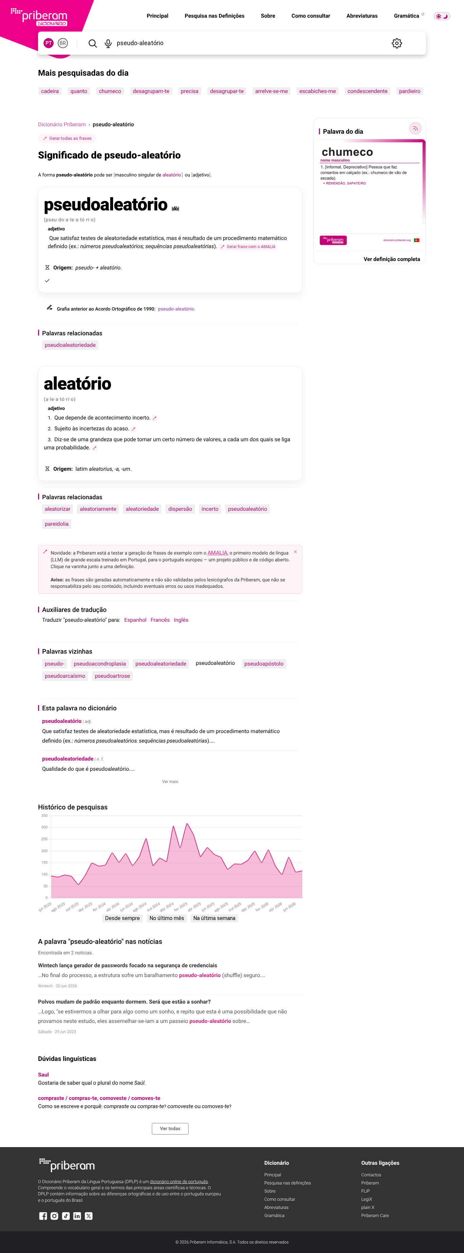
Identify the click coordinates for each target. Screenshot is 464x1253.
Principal (157, 16)
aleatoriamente (98, 509)
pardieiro (410, 91)
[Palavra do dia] (415, 128)
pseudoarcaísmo (65, 676)
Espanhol (135, 620)
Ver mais (170, 781)
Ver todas (170, 1129)
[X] (89, 1219)
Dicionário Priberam (62, 124)
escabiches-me (317, 91)
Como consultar (310, 16)
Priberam (370, 1183)
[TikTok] (66, 1219)
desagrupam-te (151, 91)
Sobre (268, 16)
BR (63, 43)
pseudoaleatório (247, 509)
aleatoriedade (142, 509)
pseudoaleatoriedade (70, 345)
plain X (367, 1207)
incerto (210, 509)
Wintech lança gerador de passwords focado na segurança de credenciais (127, 965)
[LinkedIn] (77, 1219)
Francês (159, 620)
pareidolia (57, 524)
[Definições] (396, 43)
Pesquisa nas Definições (215, 16)
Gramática (407, 16)
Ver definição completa (392, 259)
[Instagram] (54, 1219)
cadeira (50, 91)
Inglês (181, 620)
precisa (190, 91)
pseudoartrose (112, 676)
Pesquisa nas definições (287, 1183)
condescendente (367, 91)
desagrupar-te (227, 91)
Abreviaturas (362, 16)
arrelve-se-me (271, 91)
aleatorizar (57, 509)
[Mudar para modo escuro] (441, 16)
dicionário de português (179, 1181)
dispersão (180, 509)
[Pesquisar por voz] (107, 43)
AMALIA (218, 552)
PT (49, 43)
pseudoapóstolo (264, 663)
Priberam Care (375, 1215)
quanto (78, 91)
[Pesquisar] (92, 43)
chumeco (110, 91)
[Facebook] (43, 1219)
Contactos (371, 1175)
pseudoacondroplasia (100, 663)
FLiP (365, 1191)
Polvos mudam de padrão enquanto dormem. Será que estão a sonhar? (124, 1001)
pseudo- (54, 663)
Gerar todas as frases (70, 138)
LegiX (366, 1199)
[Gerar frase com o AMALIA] (154, 418)
